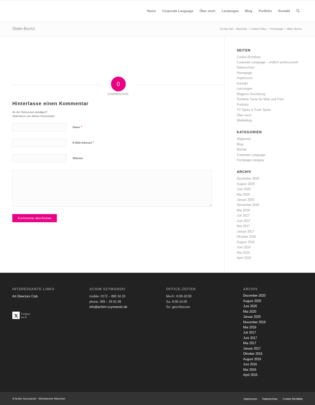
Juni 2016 (244, 247)
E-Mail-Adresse (83, 142)
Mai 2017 (243, 226)
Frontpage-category (250, 160)
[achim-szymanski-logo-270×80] (45, 11)
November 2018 (248, 205)
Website (78, 158)
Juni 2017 (244, 221)
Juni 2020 (244, 189)
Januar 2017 (245, 231)
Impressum (245, 78)
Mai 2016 (243, 252)
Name (77, 127)
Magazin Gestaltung (251, 94)
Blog (240, 144)
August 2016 (246, 242)
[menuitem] (151, 11)
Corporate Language (251, 155)
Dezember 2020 (248, 178)
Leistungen (244, 88)
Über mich (244, 115)
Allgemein (244, 139)
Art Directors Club (25, 296)
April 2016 (244, 258)
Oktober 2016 (246, 236)
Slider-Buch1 (23, 29)
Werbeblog (244, 120)
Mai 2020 (243, 194)
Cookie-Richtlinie (249, 57)
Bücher (242, 149)
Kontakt (242, 83)
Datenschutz (246, 67)
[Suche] (298, 11)
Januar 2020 (245, 200)
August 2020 (246, 184)
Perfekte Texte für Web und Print (260, 99)
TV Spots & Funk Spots (254, 110)
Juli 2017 (243, 215)
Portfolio (243, 104)
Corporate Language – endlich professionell (267, 62)
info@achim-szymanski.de (108, 307)
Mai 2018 (243, 210)
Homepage (244, 73)
